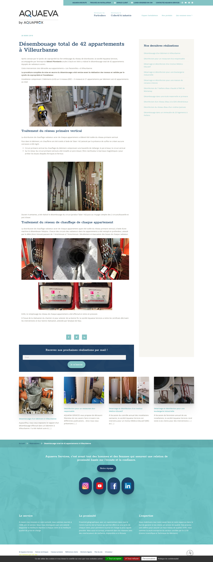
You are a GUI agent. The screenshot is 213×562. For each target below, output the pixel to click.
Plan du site (98, 552)
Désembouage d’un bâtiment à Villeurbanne (162, 53)
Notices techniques (41, 552)
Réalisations (34, 443)
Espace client (122, 3)
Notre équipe (106, 468)
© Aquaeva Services (26, 552)
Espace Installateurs (150, 15)
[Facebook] (68, 337)
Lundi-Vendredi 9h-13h (142, 3)
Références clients (71, 552)
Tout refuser (133, 558)
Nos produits (167, 15)
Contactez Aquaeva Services (167, 3)
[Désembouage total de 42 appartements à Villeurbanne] (84, 337)
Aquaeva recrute (79, 3)
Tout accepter (114, 558)
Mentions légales (86, 552)
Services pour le (121, 14)
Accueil (22, 443)
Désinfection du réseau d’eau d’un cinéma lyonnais (165, 107)
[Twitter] (76, 337)
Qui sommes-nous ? (184, 15)
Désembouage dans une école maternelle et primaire (166, 96)
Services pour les (100, 14)
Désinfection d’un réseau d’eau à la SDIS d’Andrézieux (166, 102)
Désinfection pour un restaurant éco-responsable (164, 58)
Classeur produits (57, 552)
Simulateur (108, 552)
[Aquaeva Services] (38, 17)
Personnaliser (149, 558)
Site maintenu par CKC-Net (28, 555)
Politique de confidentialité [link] (168, 559)
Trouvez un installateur (100, 3)
